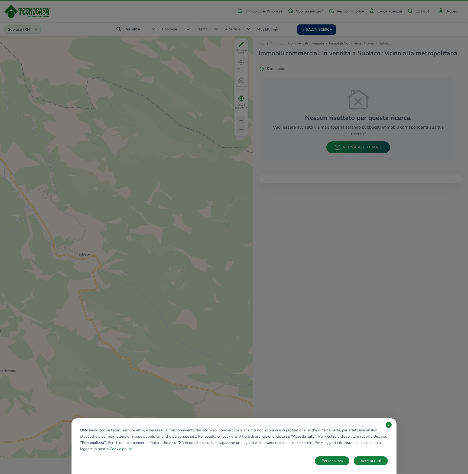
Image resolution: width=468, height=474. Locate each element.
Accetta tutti (370, 460)
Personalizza (332, 460)
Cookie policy (121, 448)
